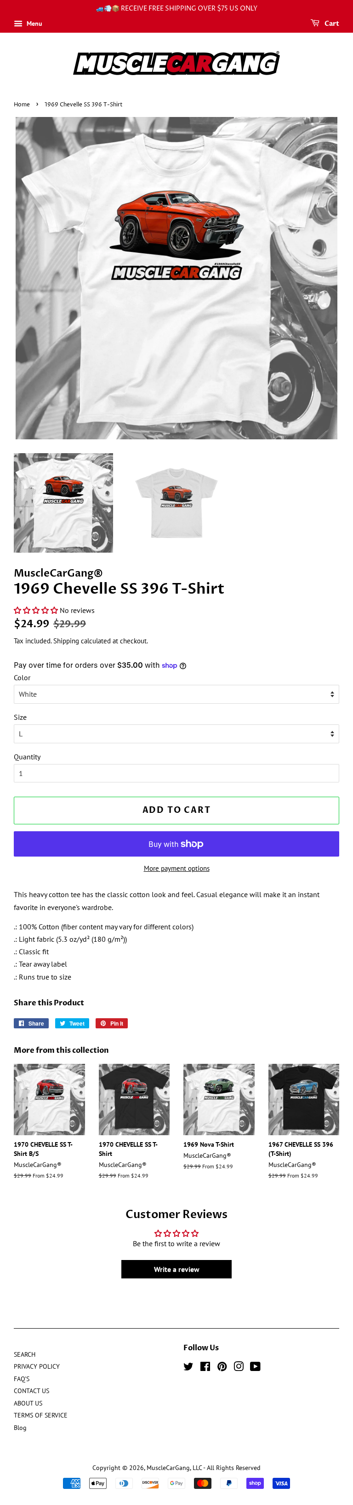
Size (20, 717)
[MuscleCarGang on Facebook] (205, 1368)
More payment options (177, 868)
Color (22, 677)
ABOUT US (28, 1403)
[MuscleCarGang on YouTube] (255, 1368)
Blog (20, 1427)
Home (22, 105)
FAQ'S (21, 1379)
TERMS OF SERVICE (41, 1415)
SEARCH (24, 1354)
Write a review (176, 1269)
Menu (33, 23)
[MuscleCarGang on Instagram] (238, 1368)
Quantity (27, 756)
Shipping (66, 640)
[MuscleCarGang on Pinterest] (222, 1368)
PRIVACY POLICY (37, 1366)
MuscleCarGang (168, 1468)
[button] (36, 610)
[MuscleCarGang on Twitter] (188, 1368)
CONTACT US (31, 1391)
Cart (331, 23)
